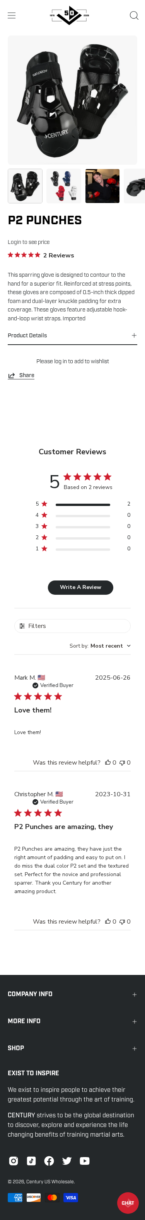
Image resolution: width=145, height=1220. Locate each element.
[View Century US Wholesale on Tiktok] (31, 1161)
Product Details (27, 335)
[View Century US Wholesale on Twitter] (67, 1161)
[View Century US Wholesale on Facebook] (49, 1161)
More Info (24, 1021)
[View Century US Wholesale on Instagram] (13, 1161)
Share (26, 375)
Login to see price (28, 242)
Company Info (30, 994)
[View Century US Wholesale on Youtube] (84, 1161)
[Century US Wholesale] (72, 15)
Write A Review (80, 587)
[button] (133, 15)
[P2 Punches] (25, 186)
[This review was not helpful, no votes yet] (122, 762)
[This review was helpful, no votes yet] (108, 762)
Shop (16, 1048)
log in (60, 361)
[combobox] (100, 646)
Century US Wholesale (50, 1181)
